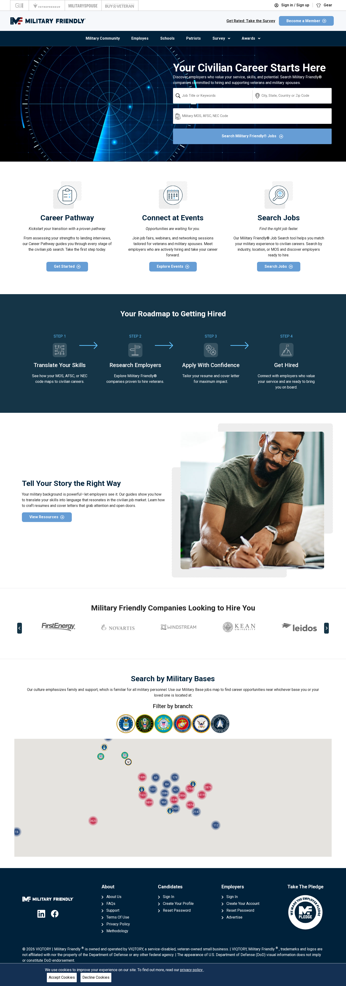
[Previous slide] (19, 628)
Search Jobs (276, 266)
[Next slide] (326, 628)
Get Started (64, 266)
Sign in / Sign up (294, 5)
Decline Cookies (95, 977)
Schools (167, 38)
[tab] (169, 643)
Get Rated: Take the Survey (250, 21)
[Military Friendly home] (48, 21)
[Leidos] (294, 627)
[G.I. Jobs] (19, 5)
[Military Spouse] (83, 5)
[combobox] (212, 95)
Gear (327, 5)
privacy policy (192, 970)
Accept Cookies (62, 977)
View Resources (43, 517)
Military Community (103, 38)
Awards (248, 38)
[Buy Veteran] (120, 5)
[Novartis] (112, 627)
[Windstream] (173, 627)
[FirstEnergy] (52, 627)
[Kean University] (233, 627)
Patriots (193, 38)
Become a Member (303, 21)
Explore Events (170, 266)
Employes (140, 38)
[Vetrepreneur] (47, 5)
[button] (104, 747)
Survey (219, 38)
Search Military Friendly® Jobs (249, 136)
